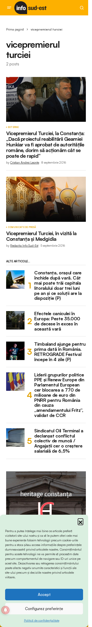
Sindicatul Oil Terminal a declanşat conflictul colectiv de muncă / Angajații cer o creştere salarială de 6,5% (58, 441)
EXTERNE (13, 127)
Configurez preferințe (44, 608)
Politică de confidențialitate (41, 620)
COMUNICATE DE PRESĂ (22, 227)
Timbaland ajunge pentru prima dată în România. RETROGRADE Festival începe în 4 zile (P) (60, 352)
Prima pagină (15, 29)
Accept (44, 594)
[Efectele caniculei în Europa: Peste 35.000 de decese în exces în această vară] (15, 320)
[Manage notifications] (5, 610)
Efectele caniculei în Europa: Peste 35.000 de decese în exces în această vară (57, 321)
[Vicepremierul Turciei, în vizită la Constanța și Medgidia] (46, 199)
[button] (80, 521)
